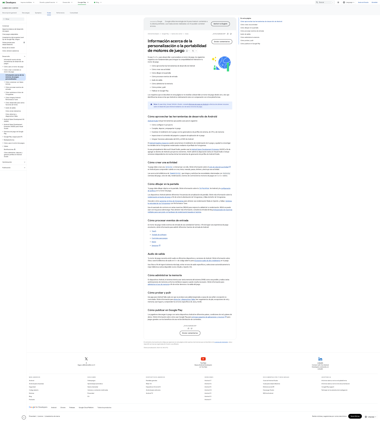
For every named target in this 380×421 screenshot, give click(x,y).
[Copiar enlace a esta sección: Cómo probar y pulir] (173, 293)
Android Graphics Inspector (159, 143)
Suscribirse (355, 416)
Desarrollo (66, 2)
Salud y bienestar (92, 387)
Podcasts (32, 399)
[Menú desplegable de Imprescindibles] (34, 2)
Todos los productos (104, 407)
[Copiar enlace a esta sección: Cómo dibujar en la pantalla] (181, 184)
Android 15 (208, 387)
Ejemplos (38, 13)
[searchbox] (13, 19)
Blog (97, 2)
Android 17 (208, 380)
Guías (49, 13)
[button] (11, 56)
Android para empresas (36, 384)
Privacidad (90, 393)
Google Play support (328, 387)
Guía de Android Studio (270, 380)
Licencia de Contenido (221, 342)
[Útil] (227, 33)
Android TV (149, 393)
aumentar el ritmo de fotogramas (172, 201)
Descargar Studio (268, 390)
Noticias (31, 393)
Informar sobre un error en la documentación (336, 384)
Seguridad (32, 387)
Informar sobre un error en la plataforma (334, 380)
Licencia (40, 416)
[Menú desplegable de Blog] (101, 2)
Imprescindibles (26, 2)
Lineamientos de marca (52, 416)
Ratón (154, 242)
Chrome (62, 407)
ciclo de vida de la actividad (219, 167)
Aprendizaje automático (95, 384)
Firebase (72, 407)
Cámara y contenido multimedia (97, 390)
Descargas (26, 13)
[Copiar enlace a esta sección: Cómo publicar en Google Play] (184, 310)
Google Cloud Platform (86, 407)
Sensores (155, 246)
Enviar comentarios (222, 42)
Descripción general (9, 13)
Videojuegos (91, 380)
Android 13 (208, 393)
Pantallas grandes (151, 380)
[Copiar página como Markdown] (193, 51)
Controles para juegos (160, 238)
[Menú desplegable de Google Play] (88, 2)
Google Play (82, 2)
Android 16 (208, 384)
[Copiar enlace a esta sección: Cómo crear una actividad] (179, 163)
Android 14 (208, 390)
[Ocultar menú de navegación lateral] (24, 417)
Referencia (60, 13)
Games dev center (10, 8)
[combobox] (325, 2)
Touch (154, 231)
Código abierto (33, 390)
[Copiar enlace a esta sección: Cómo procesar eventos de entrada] (190, 221)
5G (88, 396)
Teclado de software (159, 235)
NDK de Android (268, 393)
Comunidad (74, 13)
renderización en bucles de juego (159, 197)
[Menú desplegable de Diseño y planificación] (57, 2)
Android (31, 380)
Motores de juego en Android (198, 104)
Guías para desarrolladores (271, 384)
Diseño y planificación (47, 2)
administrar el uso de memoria (158, 284)
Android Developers (153, 34)
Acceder (375, 2)
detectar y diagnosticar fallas (184, 299)
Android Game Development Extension (205, 149)
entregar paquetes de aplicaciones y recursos (208, 317)
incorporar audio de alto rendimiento (207, 261)
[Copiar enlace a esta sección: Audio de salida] (167, 254)
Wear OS (149, 384)
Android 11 (208, 399)
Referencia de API (268, 387)
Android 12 (208, 396)
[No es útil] (230, 33)
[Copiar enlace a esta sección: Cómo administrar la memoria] (184, 275)
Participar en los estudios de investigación (334, 390)
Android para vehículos (153, 390)
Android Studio (363, 2)
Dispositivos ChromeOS (153, 387)
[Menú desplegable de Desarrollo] (72, 2)
